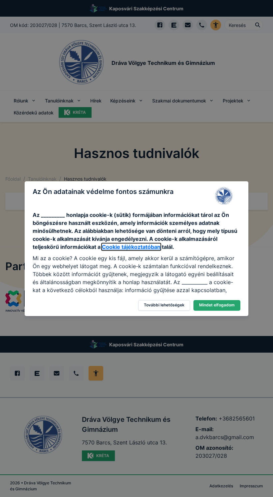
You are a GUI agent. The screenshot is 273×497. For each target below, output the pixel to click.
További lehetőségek (164, 304)
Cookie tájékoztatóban (131, 247)
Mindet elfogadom (217, 304)
